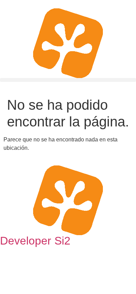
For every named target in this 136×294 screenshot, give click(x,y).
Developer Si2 (35, 240)
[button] (68, 80)
